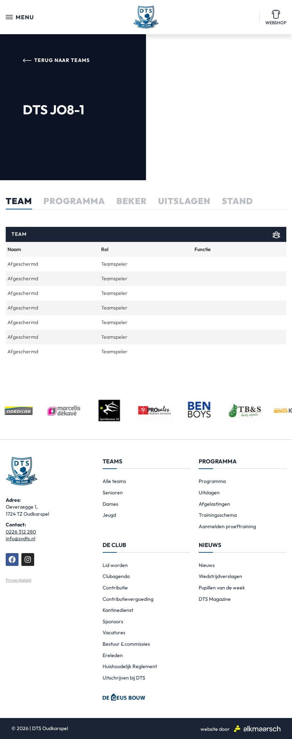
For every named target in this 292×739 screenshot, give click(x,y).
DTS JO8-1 (53, 110)
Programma (212, 481)
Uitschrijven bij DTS (124, 678)
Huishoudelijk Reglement (130, 666)
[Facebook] (12, 559)
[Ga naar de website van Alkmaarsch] (257, 728)
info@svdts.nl (20, 538)
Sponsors (113, 621)
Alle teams (114, 481)
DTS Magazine (215, 599)
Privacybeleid (18, 580)
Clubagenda (116, 576)
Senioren (113, 492)
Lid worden (115, 565)
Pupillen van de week (222, 587)
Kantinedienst (118, 610)
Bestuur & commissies (126, 644)
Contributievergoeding (128, 599)
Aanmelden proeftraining (227, 526)
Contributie (115, 587)
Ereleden (113, 655)
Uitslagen (209, 492)
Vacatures (114, 632)
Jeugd (109, 515)
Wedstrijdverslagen (220, 576)
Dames (110, 504)
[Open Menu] (9, 17)
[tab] (19, 203)
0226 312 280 (21, 532)
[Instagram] (27, 559)
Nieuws (207, 565)
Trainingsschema (218, 515)
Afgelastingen (214, 504)
